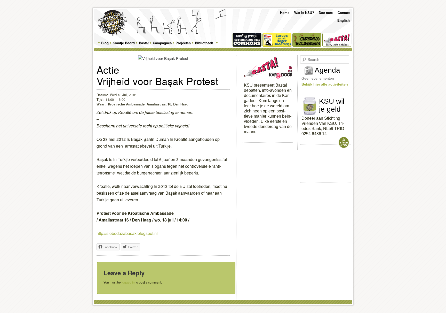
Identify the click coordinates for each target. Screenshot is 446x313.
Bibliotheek (204, 42)
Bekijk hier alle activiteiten (324, 84)
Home (284, 13)
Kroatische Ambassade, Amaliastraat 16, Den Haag (148, 104)
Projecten (183, 42)
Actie (108, 69)
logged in (128, 282)
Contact (344, 13)
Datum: (102, 94)
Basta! (144, 42)
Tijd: (100, 99)
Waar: (102, 104)
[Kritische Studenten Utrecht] (112, 23)
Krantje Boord (124, 42)
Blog (105, 42)
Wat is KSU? (304, 13)
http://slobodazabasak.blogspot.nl (127, 233)
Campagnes (162, 42)
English (343, 20)
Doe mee (326, 13)
